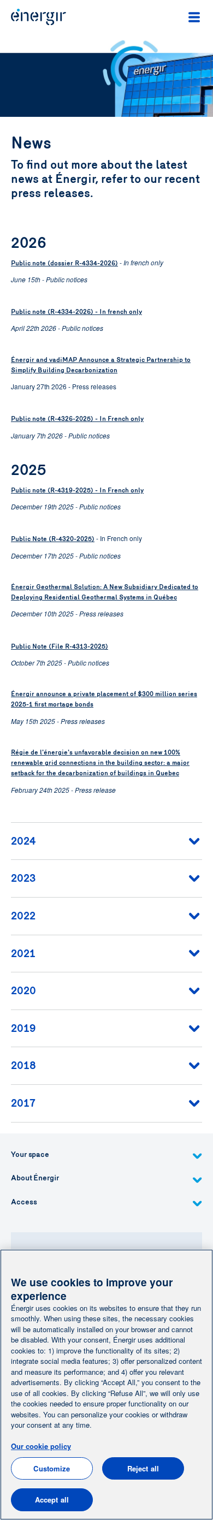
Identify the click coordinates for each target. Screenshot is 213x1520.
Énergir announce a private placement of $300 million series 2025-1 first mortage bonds (104, 699)
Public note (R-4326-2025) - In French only (77, 419)
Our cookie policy (41, 1446)
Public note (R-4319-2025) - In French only (77, 490)
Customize (51, 1468)
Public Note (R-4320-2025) (52, 539)
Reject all (143, 1468)
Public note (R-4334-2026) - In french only (76, 312)
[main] (106, 1384)
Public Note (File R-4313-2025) (59, 646)
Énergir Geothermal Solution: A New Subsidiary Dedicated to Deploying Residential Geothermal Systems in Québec (104, 592)
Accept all (52, 1499)
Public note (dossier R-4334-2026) (64, 263)
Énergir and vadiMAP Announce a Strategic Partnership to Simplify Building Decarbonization (101, 365)
